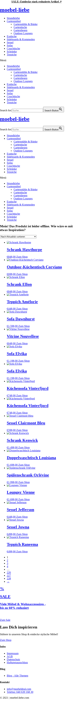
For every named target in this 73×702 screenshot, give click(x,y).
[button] (36, 60)
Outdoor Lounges (23, 33)
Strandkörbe (13, 18)
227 (9, 575)
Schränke (12, 51)
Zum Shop (22, 256)
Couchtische (13, 48)
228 (9, 578)
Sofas (10, 45)
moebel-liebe (14, 10)
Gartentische (20, 27)
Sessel (10, 42)
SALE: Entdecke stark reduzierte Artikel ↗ (36, 1)
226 (9, 572)
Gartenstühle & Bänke (26, 24)
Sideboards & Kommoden (21, 39)
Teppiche (12, 54)
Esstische (12, 36)
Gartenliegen (20, 30)
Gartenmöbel (14, 21)
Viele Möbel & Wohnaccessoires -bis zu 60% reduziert (23, 606)
